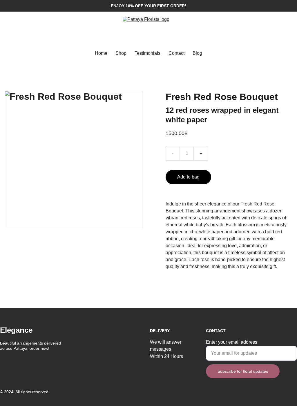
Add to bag (188, 176)
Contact (176, 53)
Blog (197, 53)
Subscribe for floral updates (243, 371)
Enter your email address (231, 342)
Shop (120, 53)
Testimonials (147, 53)
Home (101, 53)
